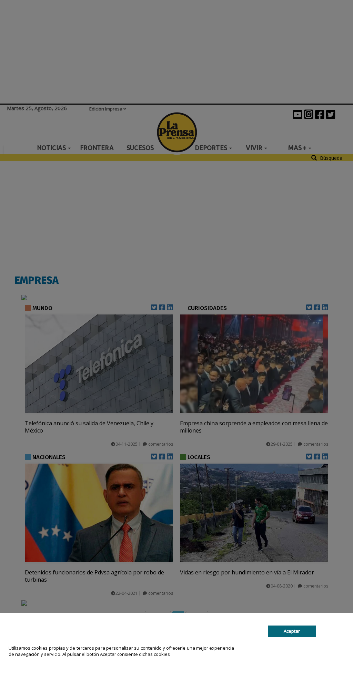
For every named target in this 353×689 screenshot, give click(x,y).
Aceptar (292, 631)
